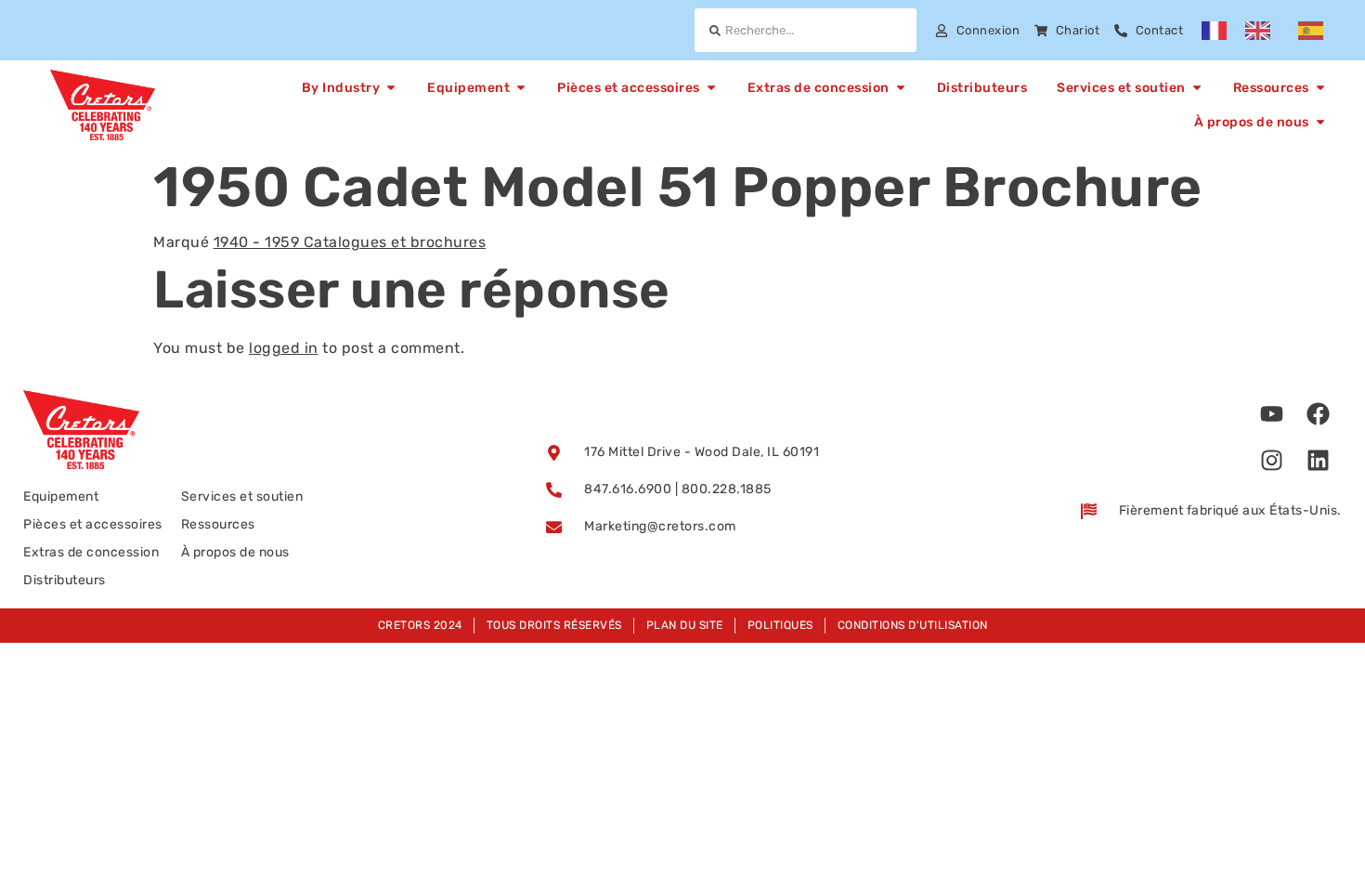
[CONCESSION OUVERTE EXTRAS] (900, 88)
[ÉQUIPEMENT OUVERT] (520, 88)
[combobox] (805, 30)
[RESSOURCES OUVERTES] (1320, 88)
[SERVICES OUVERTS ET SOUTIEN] (1196, 88)
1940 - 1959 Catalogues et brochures (350, 242)
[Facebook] (1318, 413)
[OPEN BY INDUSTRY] (390, 88)
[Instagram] (1272, 460)
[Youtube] (1272, 413)
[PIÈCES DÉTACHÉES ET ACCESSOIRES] (711, 88)
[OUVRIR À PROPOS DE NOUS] (1320, 122)
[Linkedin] (1318, 460)
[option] (1262, 30)
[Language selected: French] (1272, 31)
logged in (283, 348)
